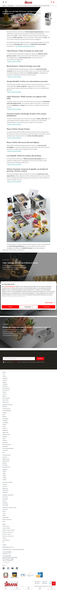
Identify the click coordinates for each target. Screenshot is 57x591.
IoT (3, 542)
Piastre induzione (6, 398)
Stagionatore (5, 488)
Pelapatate (5, 436)
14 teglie (4, 479)
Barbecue (5, 396)
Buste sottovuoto (6, 467)
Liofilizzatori (5, 450)
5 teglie (4, 473)
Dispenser (5, 463)
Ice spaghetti (5, 422)
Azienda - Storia (6, 526)
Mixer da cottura (6, 390)
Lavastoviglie (5, 505)
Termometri (5, 509)
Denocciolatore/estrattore (8, 448)
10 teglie (4, 477)
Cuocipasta (5, 384)
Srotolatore (5, 465)
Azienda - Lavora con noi (8, 532)
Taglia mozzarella (6, 434)
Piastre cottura (6, 402)
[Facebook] (4, 569)
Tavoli (4, 521)
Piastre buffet (5, 400)
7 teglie (4, 475)
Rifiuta (10, 306)
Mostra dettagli (49, 302)
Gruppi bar (5, 428)
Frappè (4, 426)
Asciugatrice (5, 503)
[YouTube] (12, 569)
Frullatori (4, 424)
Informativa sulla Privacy (44, 582)
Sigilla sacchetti (6, 461)
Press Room (10, 5)
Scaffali (4, 515)
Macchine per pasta (7, 444)
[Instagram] (8, 569)
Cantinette (5, 484)
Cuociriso (5, 394)
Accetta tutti (47, 306)
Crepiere (4, 392)
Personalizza (28, 306)
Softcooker (5, 380)
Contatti (4, 538)
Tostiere (4, 376)
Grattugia (4, 412)
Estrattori (4, 416)
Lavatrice (4, 501)
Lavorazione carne (6, 408)
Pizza (4, 452)
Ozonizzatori (5, 497)
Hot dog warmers (6, 388)
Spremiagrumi (5, 418)
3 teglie (4, 471)
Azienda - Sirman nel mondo (9, 530)
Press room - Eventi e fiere (8, 536)
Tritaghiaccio (5, 420)
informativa (15, 362)
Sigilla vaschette (6, 459)
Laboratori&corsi (6, 540)
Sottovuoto (5, 457)
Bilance (4, 511)
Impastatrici (5, 442)
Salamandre (5, 378)
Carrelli (4, 513)
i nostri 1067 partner (9, 286)
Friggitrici (5, 382)
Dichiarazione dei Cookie (38, 582)
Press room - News (7, 534)
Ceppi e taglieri (6, 517)
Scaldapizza (5, 492)
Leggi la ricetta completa (14, 61)
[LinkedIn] (17, 569)
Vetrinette (5, 486)
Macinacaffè (5, 446)
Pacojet (4, 438)
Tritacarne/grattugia (7, 410)
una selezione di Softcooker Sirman (25, 46)
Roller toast (5, 386)
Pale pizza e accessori (7, 519)
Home (4, 5)
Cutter (4, 414)
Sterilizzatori (5, 499)
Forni (4, 374)
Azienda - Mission (6, 528)
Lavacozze (5, 440)
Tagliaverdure (5, 430)
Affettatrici (5, 406)
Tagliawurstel (5, 432)
